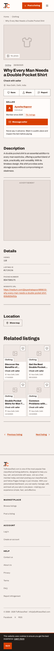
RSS (20, 617)
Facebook (8, 617)
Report (44, 92)
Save (13, 92)
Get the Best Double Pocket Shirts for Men (37, 367)
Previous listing (14, 434)
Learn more (19, 639)
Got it (8, 646)
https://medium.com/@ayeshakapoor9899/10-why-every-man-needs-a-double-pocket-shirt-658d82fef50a (25, 293)
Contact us (8, 557)
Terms (6, 581)
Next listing (41, 434)
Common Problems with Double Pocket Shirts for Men (37, 405)
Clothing (8, 65)
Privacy (7, 573)
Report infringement (12, 596)
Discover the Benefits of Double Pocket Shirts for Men (13, 368)
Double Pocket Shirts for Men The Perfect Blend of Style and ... (15, 405)
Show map (15, 323)
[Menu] (47, 5)
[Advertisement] (27, 212)
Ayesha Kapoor (23, 107)
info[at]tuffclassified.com (39, 612)
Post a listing (9, 514)
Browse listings (10, 506)
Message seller (19, 122)
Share (29, 92)
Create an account (11, 539)
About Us (8, 565)
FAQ (6, 588)
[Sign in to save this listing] (22, 348)
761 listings (30, 115)
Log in (6, 532)
